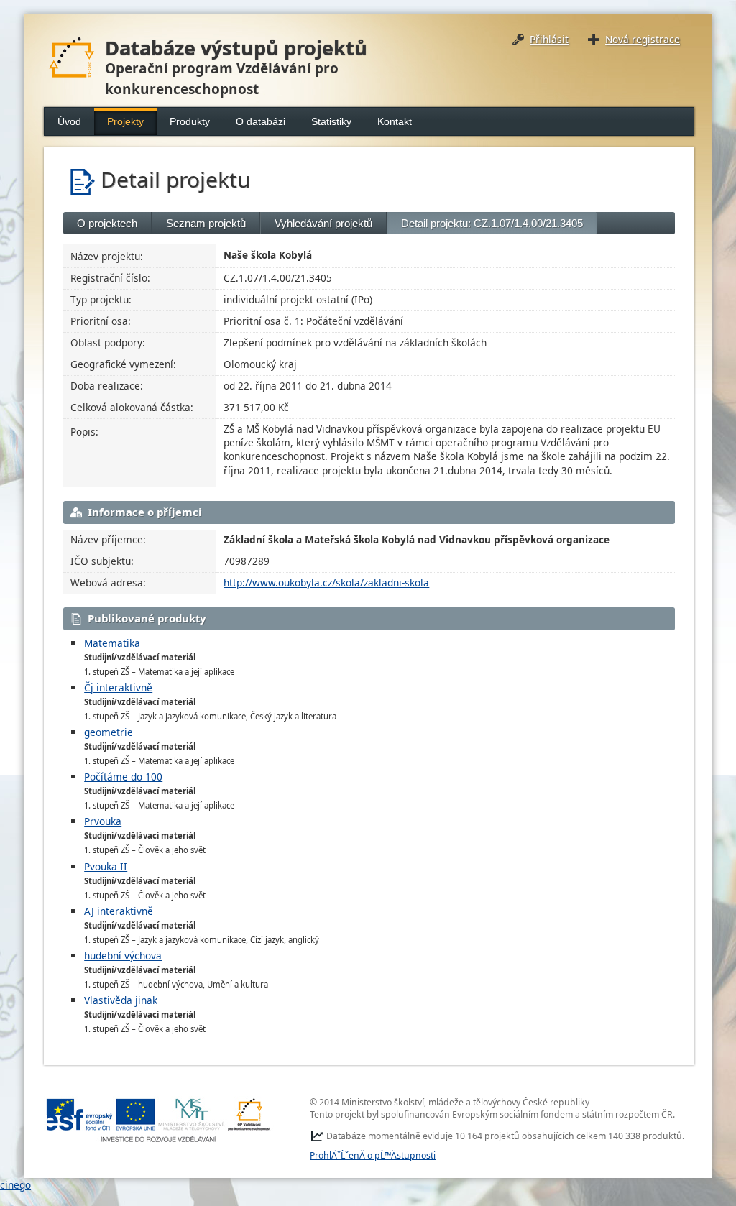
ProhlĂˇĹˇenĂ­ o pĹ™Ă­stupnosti (373, 1155)
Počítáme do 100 (123, 776)
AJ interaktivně (118, 911)
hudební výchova (123, 955)
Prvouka (102, 821)
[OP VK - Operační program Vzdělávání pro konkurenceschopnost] (159, 1120)
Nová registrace (642, 39)
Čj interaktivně (118, 687)
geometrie (108, 732)
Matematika (112, 643)
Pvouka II (105, 866)
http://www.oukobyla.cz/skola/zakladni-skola (326, 582)
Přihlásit (549, 39)
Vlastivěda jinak (120, 1000)
